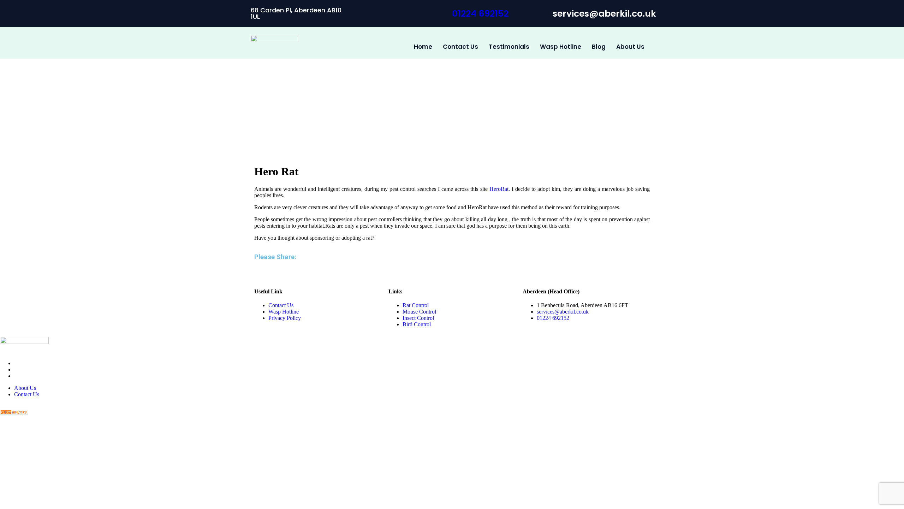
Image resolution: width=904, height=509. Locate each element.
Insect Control (418, 318)
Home (423, 46)
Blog (599, 46)
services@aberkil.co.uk (563, 312)
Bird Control (417, 324)
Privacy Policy (284, 318)
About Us (630, 46)
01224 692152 (480, 13)
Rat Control (416, 305)
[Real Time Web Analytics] (14, 413)
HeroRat (499, 189)
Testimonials (509, 46)
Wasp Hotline (560, 46)
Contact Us (460, 46)
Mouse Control (419, 312)
